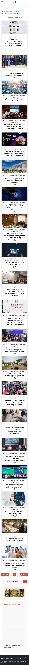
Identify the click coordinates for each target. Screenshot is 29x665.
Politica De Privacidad (7, 661)
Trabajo (22, 37)
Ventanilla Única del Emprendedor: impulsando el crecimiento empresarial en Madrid (14, 292)
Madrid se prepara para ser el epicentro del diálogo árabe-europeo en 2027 (14, 486)
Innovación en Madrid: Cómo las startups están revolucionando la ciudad (14, 350)
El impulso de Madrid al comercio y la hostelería (14, 539)
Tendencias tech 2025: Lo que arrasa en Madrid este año (14, 264)
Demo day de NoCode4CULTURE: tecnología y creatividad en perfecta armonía (14, 42)
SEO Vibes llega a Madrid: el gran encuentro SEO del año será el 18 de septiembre (14, 153)
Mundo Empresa (15, 37)
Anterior (5, 574)
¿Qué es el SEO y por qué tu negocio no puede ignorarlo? (14, 513)
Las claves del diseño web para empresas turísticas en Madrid (14, 565)
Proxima (23, 574)
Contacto (3, 662)
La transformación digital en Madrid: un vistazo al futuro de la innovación (14, 208)
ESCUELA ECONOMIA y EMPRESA (17, 36)
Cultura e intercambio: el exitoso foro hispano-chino (14, 74)
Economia (12, 13)
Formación (8, 37)
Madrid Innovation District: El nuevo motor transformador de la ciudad (15, 458)
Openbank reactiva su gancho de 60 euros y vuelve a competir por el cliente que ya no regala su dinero (14, 236)
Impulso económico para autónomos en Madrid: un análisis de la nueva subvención (14, 430)
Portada (4, 11)
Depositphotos (24, 658)
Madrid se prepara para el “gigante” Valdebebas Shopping (14, 180)
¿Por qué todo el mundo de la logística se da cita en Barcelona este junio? (14, 402)
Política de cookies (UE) (20, 661)
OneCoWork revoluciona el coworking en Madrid (14, 376)
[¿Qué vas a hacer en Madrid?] (16, 613)
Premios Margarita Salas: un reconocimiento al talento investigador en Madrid (14, 126)
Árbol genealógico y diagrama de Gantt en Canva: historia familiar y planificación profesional (14, 321)
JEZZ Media (8, 658)
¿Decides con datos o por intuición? (14, 100)
